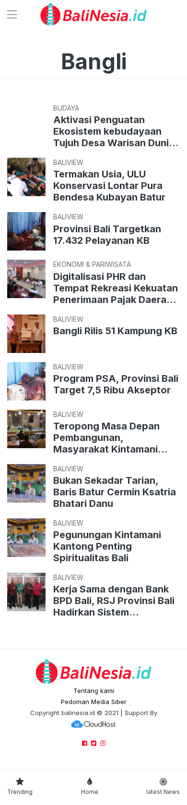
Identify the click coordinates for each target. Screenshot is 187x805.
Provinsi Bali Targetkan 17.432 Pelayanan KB (109, 234)
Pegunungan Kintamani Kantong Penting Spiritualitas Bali (107, 546)
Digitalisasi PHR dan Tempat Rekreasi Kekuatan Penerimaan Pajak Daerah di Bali (115, 288)
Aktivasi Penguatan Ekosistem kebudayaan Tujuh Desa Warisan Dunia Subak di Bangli (114, 131)
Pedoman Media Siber (94, 701)
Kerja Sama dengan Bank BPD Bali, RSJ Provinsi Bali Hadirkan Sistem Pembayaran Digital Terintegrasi (114, 600)
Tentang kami (93, 690)
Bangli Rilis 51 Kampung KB (115, 331)
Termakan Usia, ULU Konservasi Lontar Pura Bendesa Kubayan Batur (109, 185)
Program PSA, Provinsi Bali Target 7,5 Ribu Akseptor (115, 384)
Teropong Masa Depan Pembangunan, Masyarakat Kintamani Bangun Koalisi (106, 437)
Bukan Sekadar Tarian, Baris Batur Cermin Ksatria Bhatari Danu (114, 492)
